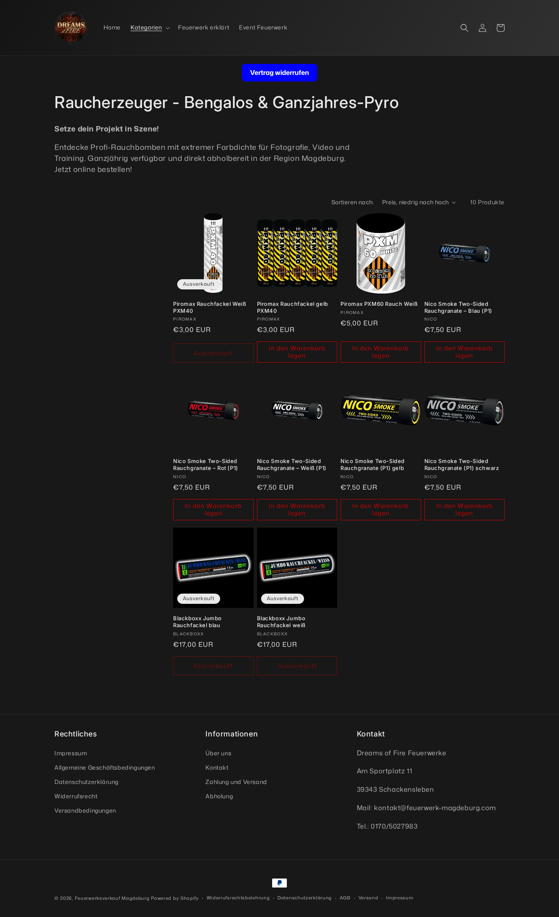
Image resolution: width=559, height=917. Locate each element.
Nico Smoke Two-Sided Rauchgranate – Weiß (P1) (292, 464)
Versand (368, 897)
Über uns (218, 753)
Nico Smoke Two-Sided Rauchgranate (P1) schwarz (461, 464)
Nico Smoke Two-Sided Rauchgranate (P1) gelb (372, 464)
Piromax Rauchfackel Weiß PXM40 (209, 307)
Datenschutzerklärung (86, 782)
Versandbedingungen (85, 810)
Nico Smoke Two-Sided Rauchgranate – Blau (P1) (458, 307)
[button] (149, 27)
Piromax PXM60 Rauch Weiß (378, 303)
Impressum (70, 753)
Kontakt (216, 767)
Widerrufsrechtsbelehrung (238, 897)
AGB (345, 897)
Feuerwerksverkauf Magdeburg (112, 898)
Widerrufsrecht (75, 796)
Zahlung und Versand (236, 782)
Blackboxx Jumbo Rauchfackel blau (197, 621)
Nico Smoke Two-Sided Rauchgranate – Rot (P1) (205, 464)
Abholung (219, 796)
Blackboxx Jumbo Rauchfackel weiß (281, 621)
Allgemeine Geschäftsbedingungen (104, 767)
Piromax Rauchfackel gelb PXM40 (292, 307)
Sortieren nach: (352, 202)
